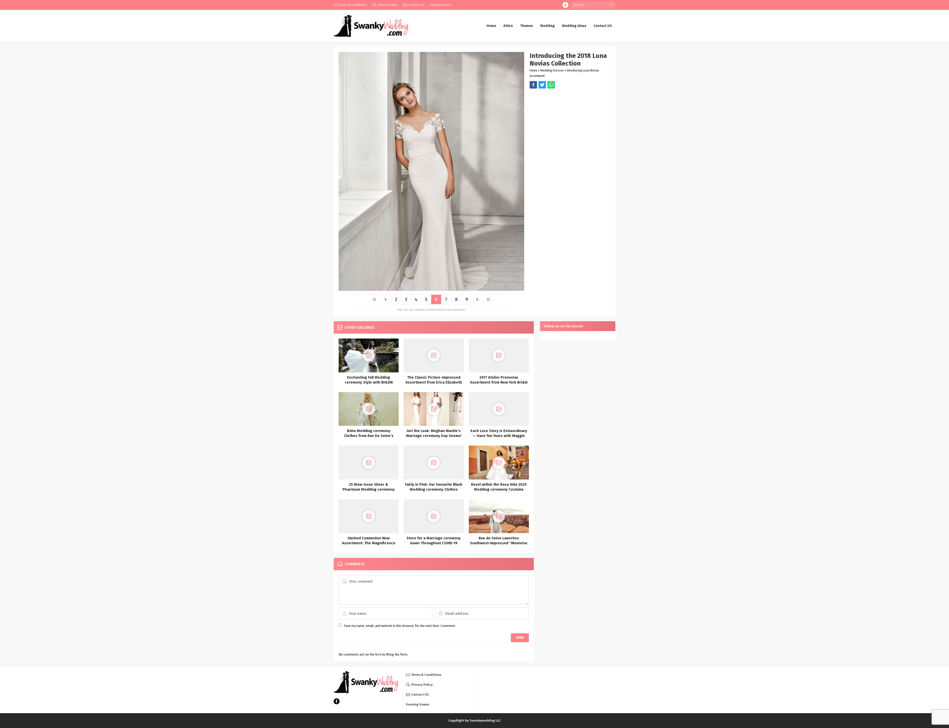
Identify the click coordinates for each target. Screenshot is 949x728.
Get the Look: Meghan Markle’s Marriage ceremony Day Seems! (433, 433)
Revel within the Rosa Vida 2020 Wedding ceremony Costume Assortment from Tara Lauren (499, 489)
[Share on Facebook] (533, 85)
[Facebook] (565, 5)
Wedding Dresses (552, 70)
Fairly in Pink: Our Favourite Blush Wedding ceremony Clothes (433, 487)
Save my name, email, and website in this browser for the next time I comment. (400, 626)
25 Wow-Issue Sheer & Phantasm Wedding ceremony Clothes (369, 489)
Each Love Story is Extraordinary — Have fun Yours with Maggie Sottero (499, 436)
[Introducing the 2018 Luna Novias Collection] (431, 289)
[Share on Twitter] (551, 85)
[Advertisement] (570, 123)
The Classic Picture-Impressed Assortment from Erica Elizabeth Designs (434, 382)
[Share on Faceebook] (542, 85)
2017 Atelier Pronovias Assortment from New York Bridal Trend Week (498, 382)
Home (533, 70)
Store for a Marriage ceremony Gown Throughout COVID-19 (434, 540)
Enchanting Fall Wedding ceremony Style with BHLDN (369, 380)
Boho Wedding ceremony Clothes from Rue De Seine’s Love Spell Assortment (368, 436)
